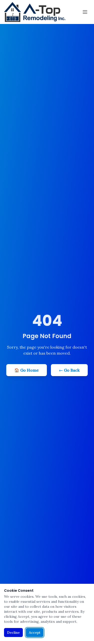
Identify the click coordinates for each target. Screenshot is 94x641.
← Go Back (69, 370)
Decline (13, 632)
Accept (34, 632)
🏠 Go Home (26, 370)
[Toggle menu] (85, 12)
